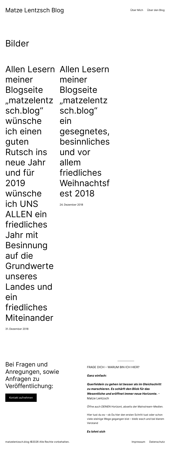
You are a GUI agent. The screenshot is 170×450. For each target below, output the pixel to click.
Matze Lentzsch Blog (34, 10)
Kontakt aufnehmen (21, 397)
